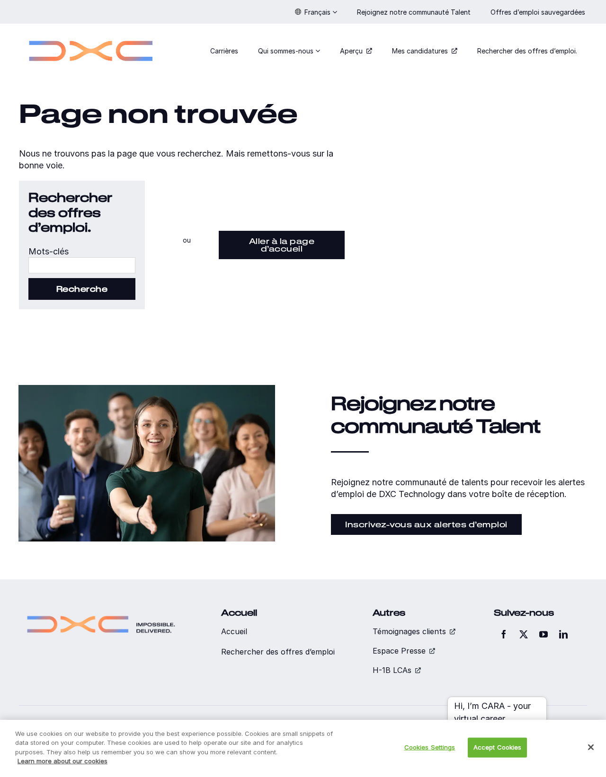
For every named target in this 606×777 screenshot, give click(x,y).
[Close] (590, 747)
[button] (316, 12)
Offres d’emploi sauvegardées (538, 12)
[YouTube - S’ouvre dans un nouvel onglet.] (544, 634)
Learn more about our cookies (62, 761)
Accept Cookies (497, 747)
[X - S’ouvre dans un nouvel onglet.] (524, 634)
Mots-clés (48, 251)
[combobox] (81, 265)
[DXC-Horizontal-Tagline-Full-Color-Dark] (101, 612)
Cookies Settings (429, 747)
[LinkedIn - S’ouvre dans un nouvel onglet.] (563, 634)
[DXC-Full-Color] (91, 35)
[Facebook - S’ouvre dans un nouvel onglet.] (504, 634)
